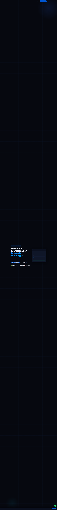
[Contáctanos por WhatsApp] (55, 506)
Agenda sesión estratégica (15, 262)
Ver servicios (24, 262)
